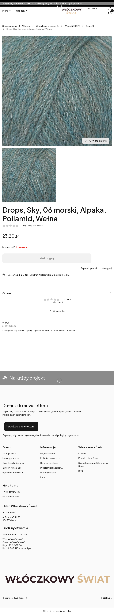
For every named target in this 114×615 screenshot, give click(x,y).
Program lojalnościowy (51, 467)
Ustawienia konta (11, 496)
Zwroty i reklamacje (12, 467)
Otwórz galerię (98, 140)
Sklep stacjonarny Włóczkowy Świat (93, 464)
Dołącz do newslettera (21, 426)
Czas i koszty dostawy (13, 463)
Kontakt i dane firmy (88, 458)
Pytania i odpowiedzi (13, 472)
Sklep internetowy (56, 611)
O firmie (82, 453)
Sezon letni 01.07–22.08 (15, 534)
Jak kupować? (9, 453)
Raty (42, 477)
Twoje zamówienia (11, 491)
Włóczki (26, 26)
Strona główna (9, 26)
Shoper (22, 598)
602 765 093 (9, 512)
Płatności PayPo (48, 472)
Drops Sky (91, 26)
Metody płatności (11, 458)
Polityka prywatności (50, 458)
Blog (80, 470)
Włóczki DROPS (72, 26)
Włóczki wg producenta (47, 26)
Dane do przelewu (49, 463)
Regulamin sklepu (48, 453)
